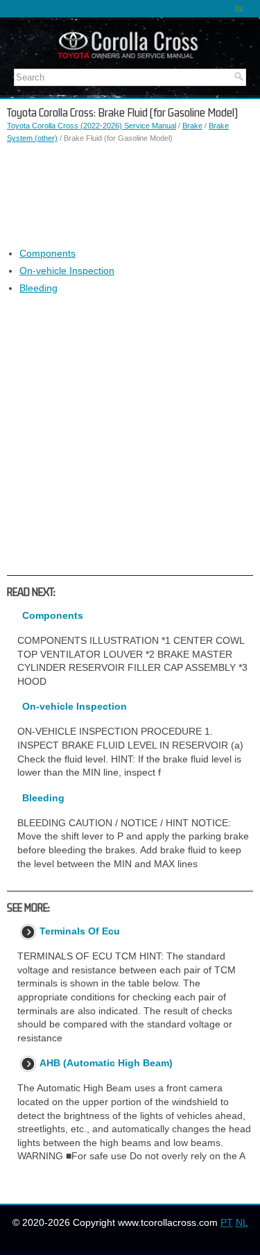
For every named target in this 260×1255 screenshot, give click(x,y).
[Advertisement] (130, 195)
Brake (192, 125)
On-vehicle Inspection (66, 270)
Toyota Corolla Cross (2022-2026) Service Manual (91, 125)
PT (226, 1222)
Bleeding (38, 287)
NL (242, 1222)
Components (47, 253)
